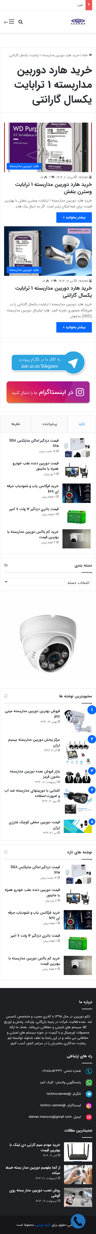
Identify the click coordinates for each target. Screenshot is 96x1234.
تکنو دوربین (43, 1225)
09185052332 (52, 1071)
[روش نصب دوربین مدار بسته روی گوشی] (78, 1197)
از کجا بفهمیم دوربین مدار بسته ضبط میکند (33, 1170)
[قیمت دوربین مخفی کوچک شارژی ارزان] (78, 826)
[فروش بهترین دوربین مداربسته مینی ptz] (78, 721)
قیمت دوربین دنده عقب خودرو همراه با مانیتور (36, 466)
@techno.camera (53, 1105)
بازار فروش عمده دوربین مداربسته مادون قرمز (35, 774)
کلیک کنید (47, 1082)
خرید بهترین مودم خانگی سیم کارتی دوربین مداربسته (46, 5)
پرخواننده (49, 424)
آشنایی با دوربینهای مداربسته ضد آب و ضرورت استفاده (32, 793)
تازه (82, 424)
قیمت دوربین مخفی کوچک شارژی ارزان (34, 824)
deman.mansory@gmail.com (50, 1117)
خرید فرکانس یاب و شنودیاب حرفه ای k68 (33, 488)
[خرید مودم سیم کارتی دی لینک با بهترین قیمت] (78, 1151)
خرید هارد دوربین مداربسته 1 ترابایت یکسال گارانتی (53, 291)
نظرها (15, 424)
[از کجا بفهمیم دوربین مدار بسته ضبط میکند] (78, 1174)
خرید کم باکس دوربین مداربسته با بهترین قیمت (33, 534)
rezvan (83, 177)
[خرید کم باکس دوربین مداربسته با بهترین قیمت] (76, 538)
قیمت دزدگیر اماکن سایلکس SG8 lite (34, 443)
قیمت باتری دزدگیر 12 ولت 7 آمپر (34, 509)
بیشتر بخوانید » (74, 217)
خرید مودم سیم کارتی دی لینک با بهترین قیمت (34, 1147)
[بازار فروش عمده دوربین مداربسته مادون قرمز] (78, 776)
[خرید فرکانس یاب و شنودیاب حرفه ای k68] (76, 493)
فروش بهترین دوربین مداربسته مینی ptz (32, 713)
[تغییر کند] (78, 21)
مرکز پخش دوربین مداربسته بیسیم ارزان (34, 742)
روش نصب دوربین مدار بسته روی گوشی (34, 1193)
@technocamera (59, 1094)
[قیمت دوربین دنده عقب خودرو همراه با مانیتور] (76, 470)
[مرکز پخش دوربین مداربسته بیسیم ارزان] (78, 751)
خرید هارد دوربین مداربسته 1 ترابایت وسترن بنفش (53, 187)
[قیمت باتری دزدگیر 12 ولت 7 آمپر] (76, 516)
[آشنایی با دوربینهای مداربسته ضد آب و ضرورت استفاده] (78, 802)
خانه (85, 55)
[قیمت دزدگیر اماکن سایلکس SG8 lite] (76, 447)
